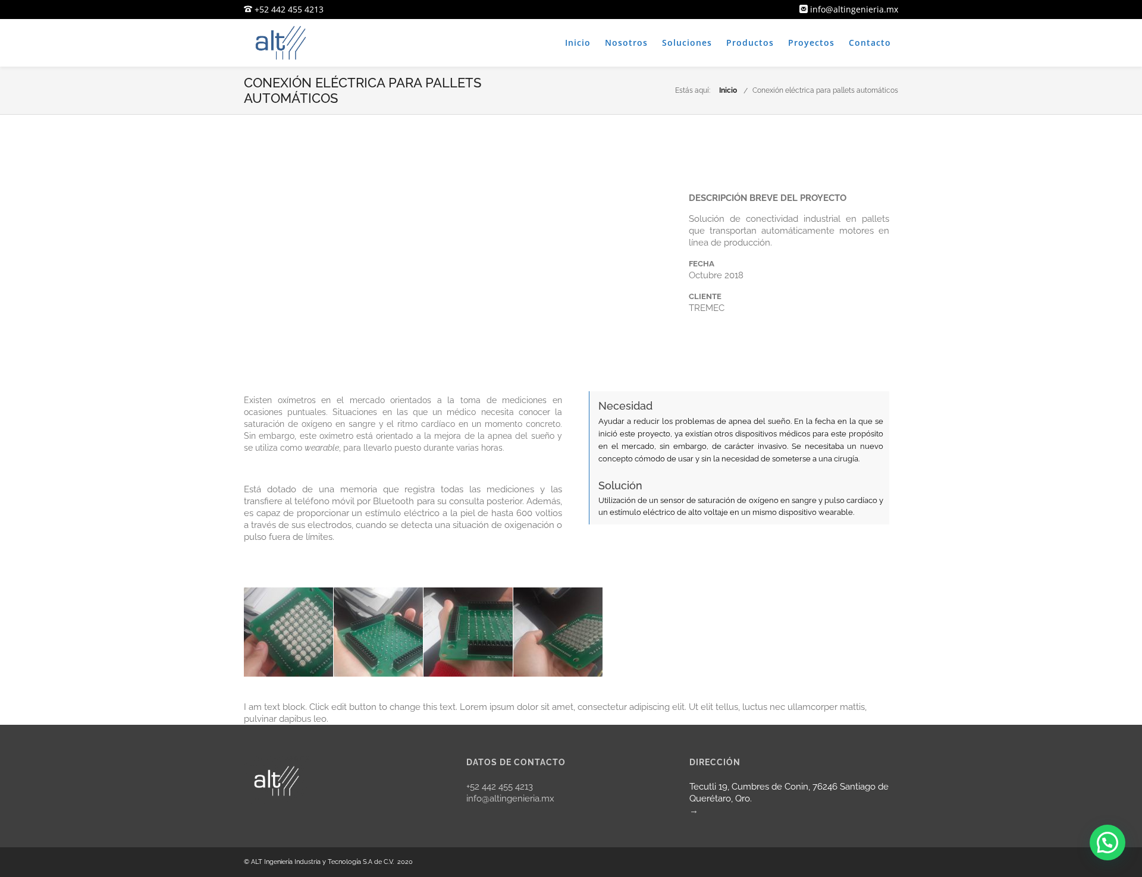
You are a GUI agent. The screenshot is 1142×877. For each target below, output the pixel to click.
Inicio (578, 42)
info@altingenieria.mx (853, 9)
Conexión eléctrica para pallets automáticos (825, 90)
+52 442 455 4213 (288, 9)
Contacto (870, 42)
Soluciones (687, 42)
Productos (750, 42)
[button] (1107, 842)
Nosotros (626, 42)
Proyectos (811, 42)
